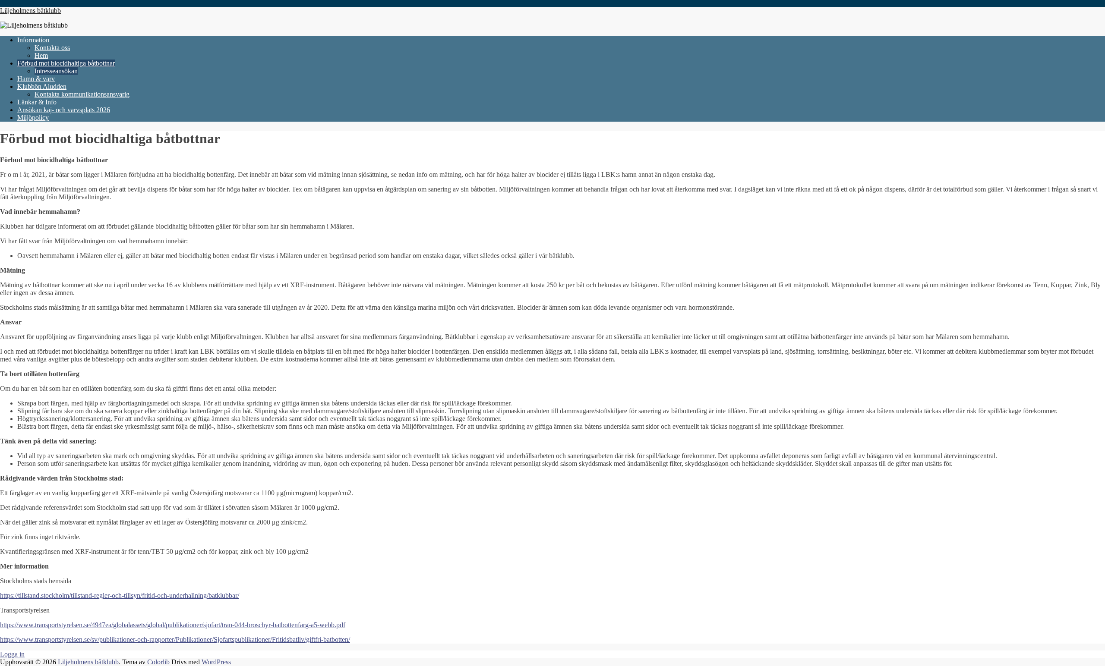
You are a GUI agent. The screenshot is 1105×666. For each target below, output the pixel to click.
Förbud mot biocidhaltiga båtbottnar (66, 63)
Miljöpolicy (33, 117)
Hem (41, 55)
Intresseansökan (56, 71)
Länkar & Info (37, 102)
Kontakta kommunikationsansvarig (82, 94)
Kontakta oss (52, 47)
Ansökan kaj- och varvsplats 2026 (63, 109)
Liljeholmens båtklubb (30, 10)
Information (33, 40)
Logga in (12, 654)
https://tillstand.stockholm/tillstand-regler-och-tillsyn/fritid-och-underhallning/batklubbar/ (119, 595)
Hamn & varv (36, 78)
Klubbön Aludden (41, 86)
